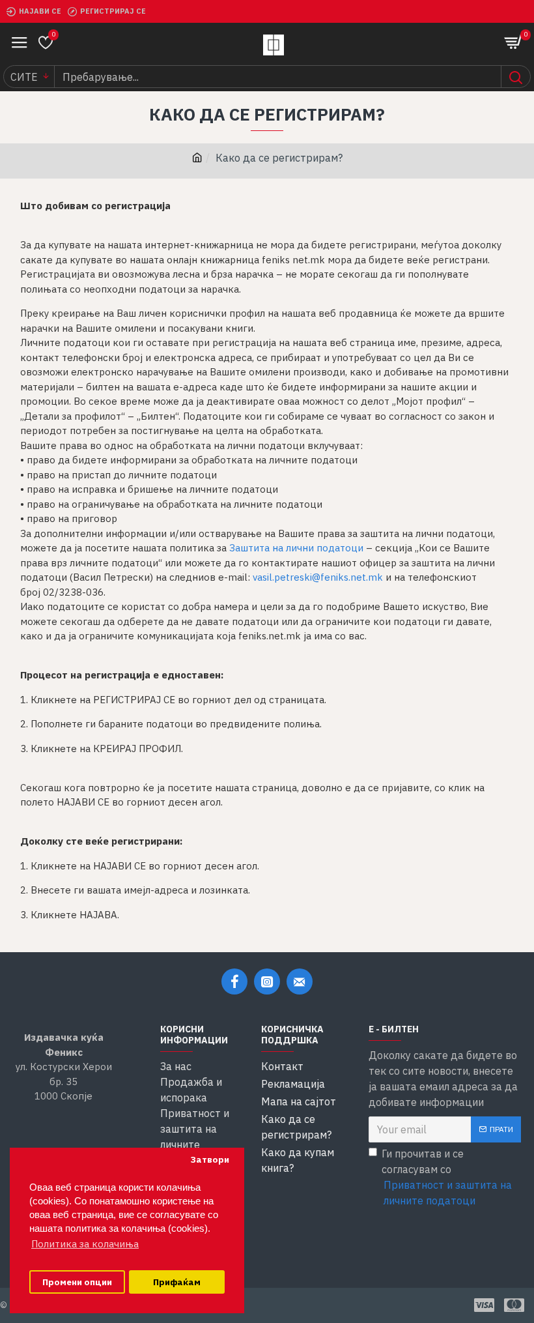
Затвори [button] (209, 1159)
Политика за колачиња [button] (85, 1244)
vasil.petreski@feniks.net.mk (318, 577)
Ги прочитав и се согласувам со (447, 1177)
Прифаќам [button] (177, 1282)
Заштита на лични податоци (296, 548)
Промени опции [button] (77, 1282)
